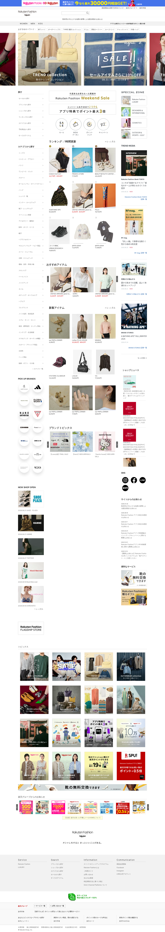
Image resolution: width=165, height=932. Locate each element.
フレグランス (23, 308)
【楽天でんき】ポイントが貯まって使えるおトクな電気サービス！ (57, 911)
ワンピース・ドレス (26, 171)
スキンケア (22, 270)
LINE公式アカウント (124, 874)
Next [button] (147, 59)
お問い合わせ (88, 874)
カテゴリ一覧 (38, 369)
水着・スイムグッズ (26, 258)
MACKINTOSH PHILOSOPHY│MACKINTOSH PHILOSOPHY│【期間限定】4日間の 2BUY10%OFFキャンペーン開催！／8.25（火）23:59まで (134, 449)
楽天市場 (142, 8)
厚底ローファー (96, 29)
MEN (33, 23)
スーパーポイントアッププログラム (96, 864)
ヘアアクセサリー (25, 239)
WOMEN (24, 23)
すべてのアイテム (25, 135)
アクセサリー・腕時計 (26, 221)
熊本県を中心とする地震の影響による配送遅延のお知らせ (82, 19)
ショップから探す (25, 111)
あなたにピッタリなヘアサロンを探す (31, 917)
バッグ (21, 190)
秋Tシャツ (41, 29)
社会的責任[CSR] (71, 927)
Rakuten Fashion (38, 13)
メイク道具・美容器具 (26, 314)
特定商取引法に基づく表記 (93, 881)
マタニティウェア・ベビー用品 (29, 246)
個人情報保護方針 (33, 927)
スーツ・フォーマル (26, 252)
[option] (49, 59)
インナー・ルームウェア (27, 202)
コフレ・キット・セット (27, 320)
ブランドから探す (25, 105)
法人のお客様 (88, 878)
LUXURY (21, 867)
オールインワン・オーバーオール (30, 184)
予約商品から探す (25, 129)
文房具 (21, 351)
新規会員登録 (121, 864)
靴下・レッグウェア (26, 209)
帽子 (20, 233)
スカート (22, 178)
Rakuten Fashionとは (91, 867)
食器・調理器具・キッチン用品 (29, 326)
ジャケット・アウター (26, 159)
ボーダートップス (54, 29)
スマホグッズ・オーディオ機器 (29, 338)
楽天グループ (130, 8)
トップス (22, 153)
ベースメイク (23, 277)
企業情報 (21, 927)
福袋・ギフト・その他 (26, 363)
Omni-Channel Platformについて (95, 885)
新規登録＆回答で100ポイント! (112, 8)
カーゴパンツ (109, 29)
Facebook (120, 867)
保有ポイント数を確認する (128, 917)
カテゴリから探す (25, 123)
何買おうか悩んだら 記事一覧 (136, 294)
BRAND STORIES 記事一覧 (138, 348)
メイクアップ (23, 283)
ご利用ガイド (88, 871)
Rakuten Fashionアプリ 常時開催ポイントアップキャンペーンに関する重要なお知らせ (133, 535)
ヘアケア (22, 301)
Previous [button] (18, 59)
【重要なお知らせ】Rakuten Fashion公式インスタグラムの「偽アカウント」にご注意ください (134, 555)
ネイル (21, 289)
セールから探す (24, 98)
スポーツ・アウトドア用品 (28, 345)
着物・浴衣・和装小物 (26, 264)
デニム (86, 29)
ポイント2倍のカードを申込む (97, 917)
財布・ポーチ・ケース (26, 227)
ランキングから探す (26, 117)
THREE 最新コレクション (72, 29)
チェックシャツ (122, 29)
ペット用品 (22, 357)
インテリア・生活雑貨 (26, 332)
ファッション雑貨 (25, 215)
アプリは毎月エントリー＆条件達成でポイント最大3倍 (127, 23)
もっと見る (39, 609)
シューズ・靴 (23, 196)
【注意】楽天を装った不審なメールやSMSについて (83, 818)
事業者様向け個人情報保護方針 (52, 927)
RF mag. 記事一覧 (140, 253)
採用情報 (83, 927)
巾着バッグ (135, 29)
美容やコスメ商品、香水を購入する (66, 917)
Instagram (120, 871)
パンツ (21, 165)
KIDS (40, 23)
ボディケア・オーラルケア (28, 295)
